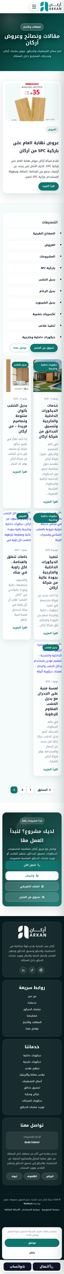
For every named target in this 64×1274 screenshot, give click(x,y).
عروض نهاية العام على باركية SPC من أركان (36, 147)
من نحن (32, 996)
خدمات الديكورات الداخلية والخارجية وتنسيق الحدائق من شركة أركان (48, 421)
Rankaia (28, 1204)
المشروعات (47, 256)
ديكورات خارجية (32, 1062)
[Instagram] (41, 970)
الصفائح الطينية (44, 233)
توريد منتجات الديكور (32, 1107)
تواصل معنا (19, 348)
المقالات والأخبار (32, 1022)
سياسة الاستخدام (31, 1210)
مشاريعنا (32, 1015)
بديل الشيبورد (45, 302)
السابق (43, 789)
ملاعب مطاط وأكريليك (32, 1074)
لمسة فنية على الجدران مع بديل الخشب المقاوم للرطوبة (48, 701)
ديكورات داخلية (32, 1055)
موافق (32, 1243)
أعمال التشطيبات (32, 1081)
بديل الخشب (47, 279)
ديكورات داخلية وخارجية (38, 337)
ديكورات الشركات (32, 1100)
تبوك (14, 1176)
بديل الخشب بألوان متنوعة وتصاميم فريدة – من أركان (17, 418)
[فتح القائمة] (34, 6)
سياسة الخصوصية (51, 1210)
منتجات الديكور (32, 1009)
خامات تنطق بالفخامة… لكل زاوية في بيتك (17, 564)
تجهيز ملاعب (32, 1068)
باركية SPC (48, 268)
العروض (50, 245)
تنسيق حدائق (32, 1087)
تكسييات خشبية (44, 314)
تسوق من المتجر (44, 348)
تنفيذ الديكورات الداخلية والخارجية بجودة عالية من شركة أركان (48, 572)
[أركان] (51, 7)
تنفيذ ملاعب (46, 325)
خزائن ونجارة (32, 1094)
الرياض (50, 1176)
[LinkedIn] (23, 970)
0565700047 (32, 1142)
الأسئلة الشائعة (12, 1210)
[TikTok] (32, 970)
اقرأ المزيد (48, 186)
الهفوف (32, 1176)
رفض (32, 1252)
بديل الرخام (47, 291)
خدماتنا (32, 1003)
